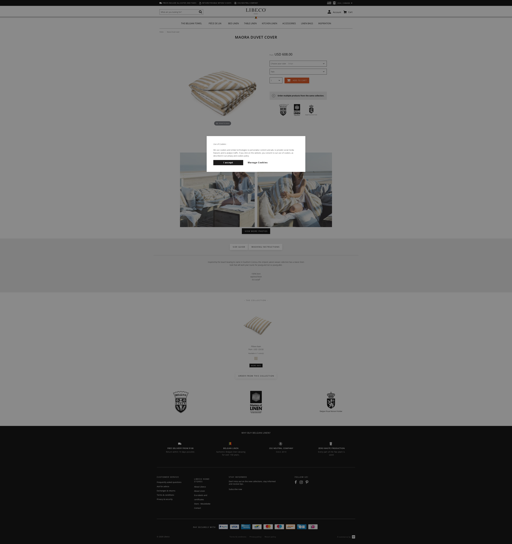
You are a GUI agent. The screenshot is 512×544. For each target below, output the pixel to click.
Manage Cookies (258, 162)
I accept (228, 162)
